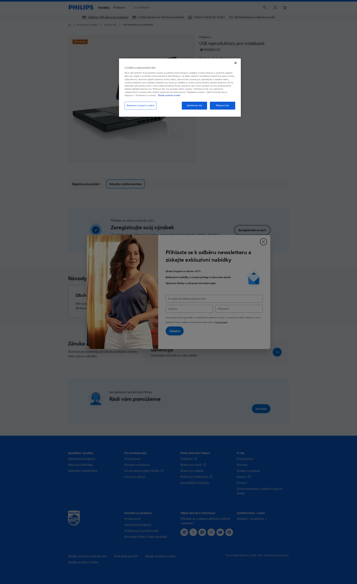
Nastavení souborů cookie (141, 105)
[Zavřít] (235, 63)
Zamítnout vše (194, 105)
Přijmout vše (222, 105)
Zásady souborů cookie (169, 95)
